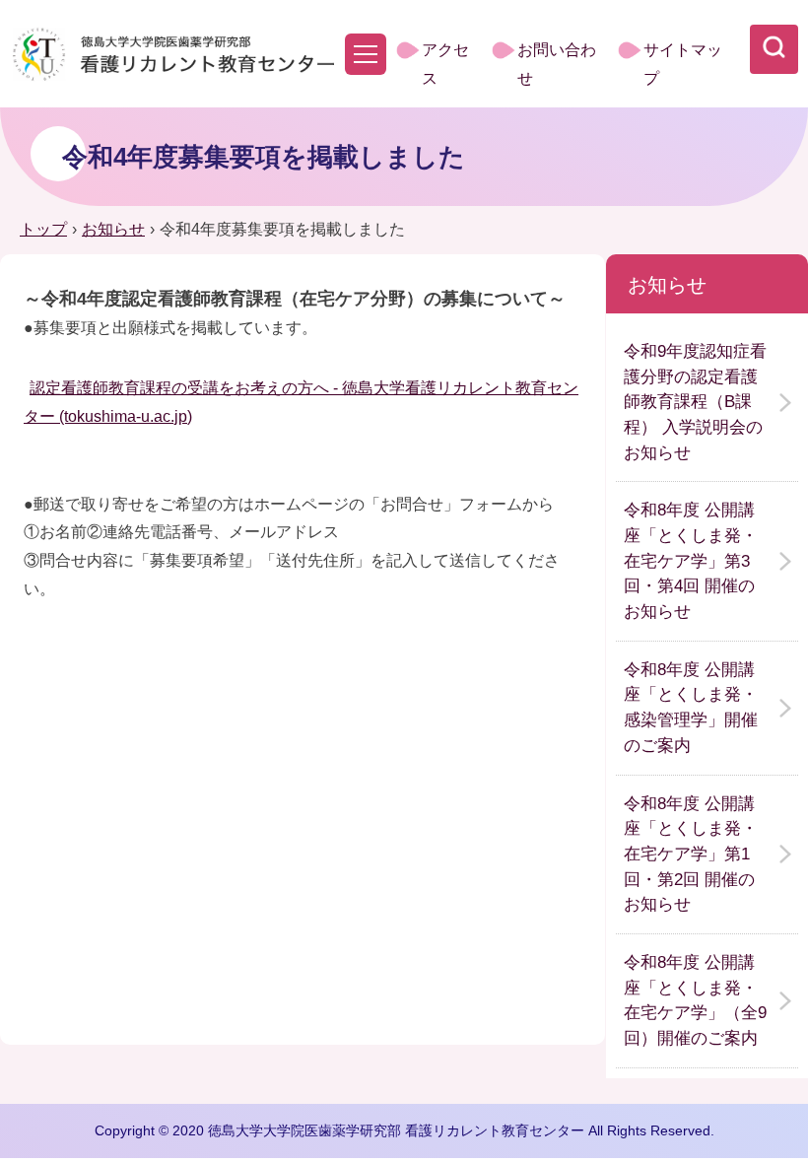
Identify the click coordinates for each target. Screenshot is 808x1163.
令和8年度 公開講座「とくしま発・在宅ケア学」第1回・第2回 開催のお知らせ (691, 854)
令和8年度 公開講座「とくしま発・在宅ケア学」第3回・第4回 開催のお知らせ (691, 561)
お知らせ (113, 229)
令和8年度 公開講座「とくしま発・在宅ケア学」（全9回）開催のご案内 (695, 1000)
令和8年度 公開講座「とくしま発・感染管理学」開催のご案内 (691, 707)
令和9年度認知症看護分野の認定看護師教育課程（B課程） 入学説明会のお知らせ (695, 402)
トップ (43, 229)
